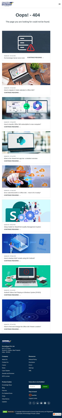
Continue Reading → (35, 57)
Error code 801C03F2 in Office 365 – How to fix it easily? (22, 193)
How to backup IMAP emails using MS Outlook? (19, 258)
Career (4, 365)
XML (30, 370)
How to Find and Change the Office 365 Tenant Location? (22, 326)
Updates (4, 401)
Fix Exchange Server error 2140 (14, 58)
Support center (33, 398)
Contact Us (5, 362)
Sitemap (31, 368)
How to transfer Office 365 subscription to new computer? (22, 124)
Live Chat (58, 414)
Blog (3, 387)
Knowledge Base (7, 385)
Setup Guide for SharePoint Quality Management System (22, 227)
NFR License (6, 376)
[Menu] (60, 4)
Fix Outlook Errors (7, 393)
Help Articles (5, 399)
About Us (4, 359)
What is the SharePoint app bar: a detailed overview (20, 158)
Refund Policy (33, 359)
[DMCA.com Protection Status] (8, 411)
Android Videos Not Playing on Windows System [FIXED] (22, 292)
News (3, 368)
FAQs (3, 396)
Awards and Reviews (8, 373)
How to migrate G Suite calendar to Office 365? (19, 90)
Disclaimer (32, 362)
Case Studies (6, 370)
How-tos (4, 390)
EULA (30, 365)
